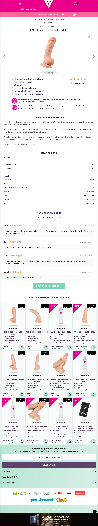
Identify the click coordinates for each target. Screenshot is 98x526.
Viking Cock (54, 26)
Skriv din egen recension (49, 286)
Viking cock (61, 19)
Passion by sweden (50, 19)
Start (34, 19)
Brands (40, 19)
